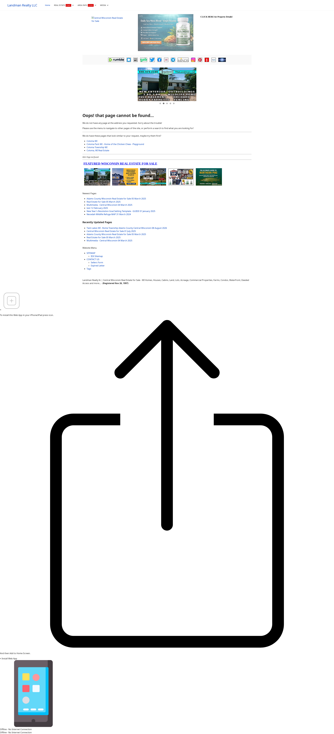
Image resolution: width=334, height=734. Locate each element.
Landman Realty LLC (22, 5)
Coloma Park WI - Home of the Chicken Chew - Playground (115, 144)
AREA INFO (85, 5)
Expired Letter (98, 265)
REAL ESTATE (62, 5)
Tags (89, 268)
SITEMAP (91, 253)
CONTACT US (93, 259)
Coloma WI (92, 141)
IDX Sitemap (97, 256)
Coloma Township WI (97, 147)
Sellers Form (97, 262)
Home (47, 5)
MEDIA (103, 5)
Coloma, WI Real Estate (98, 150)
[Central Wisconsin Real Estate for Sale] (110, 32)
